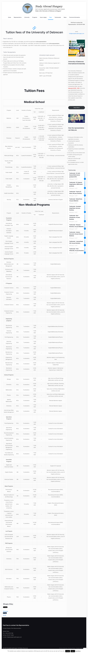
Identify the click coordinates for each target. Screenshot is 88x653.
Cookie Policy (79, 648)
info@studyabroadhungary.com (76, 33)
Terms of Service (63, 648)
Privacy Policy (71, 648)
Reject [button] (72, 651)
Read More (77, 107)
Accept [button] (67, 651)
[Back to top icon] (84, 647)
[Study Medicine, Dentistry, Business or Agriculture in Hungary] (44, 8)
